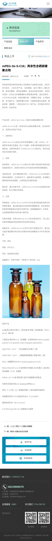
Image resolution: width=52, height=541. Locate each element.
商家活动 (8, 48)
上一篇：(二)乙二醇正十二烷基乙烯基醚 (18, 426)
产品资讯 (40, 41)
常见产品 (28, 442)
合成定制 (28, 450)
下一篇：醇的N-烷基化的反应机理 (16, 431)
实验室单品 (28, 458)
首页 (33, 56)
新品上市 (24, 41)
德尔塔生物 (6, 513)
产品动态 (8, 41)
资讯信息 (39, 56)
